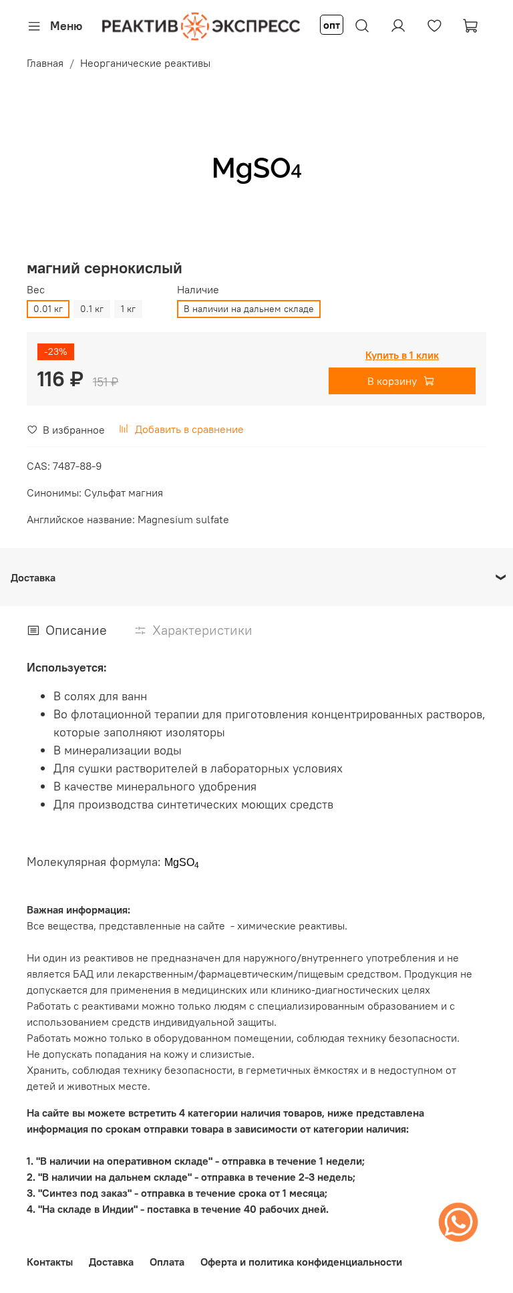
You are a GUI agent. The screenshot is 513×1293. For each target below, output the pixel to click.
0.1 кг (92, 309)
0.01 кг (48, 309)
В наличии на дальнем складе (249, 309)
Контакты (50, 1261)
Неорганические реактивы (145, 62)
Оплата (167, 1261)
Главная (45, 62)
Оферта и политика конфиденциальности (301, 1261)
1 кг (128, 309)
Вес (36, 289)
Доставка (111, 1261)
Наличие (198, 289)
